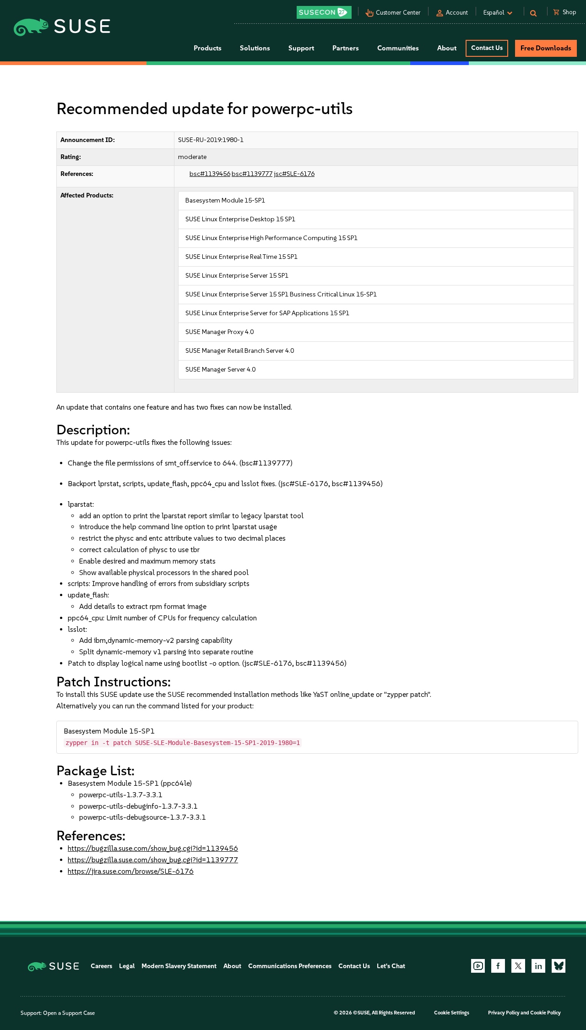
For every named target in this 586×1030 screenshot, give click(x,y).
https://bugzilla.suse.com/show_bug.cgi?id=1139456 (153, 848)
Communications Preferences (289, 966)
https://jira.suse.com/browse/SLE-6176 (131, 871)
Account (457, 12)
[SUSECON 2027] (324, 12)
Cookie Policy (545, 1013)
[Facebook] (498, 966)
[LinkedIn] (538, 966)
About (232, 966)
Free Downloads (546, 48)
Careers (101, 966)
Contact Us (487, 48)
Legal (127, 966)
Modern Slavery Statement (179, 966)
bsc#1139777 (252, 174)
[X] (518, 966)
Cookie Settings (451, 1013)
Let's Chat (391, 966)
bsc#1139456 (210, 174)
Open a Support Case (69, 1013)
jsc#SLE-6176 (294, 174)
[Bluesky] (558, 966)
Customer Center (398, 12)
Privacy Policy (504, 1013)
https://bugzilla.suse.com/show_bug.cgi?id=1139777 (153, 859)
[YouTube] (478, 966)
